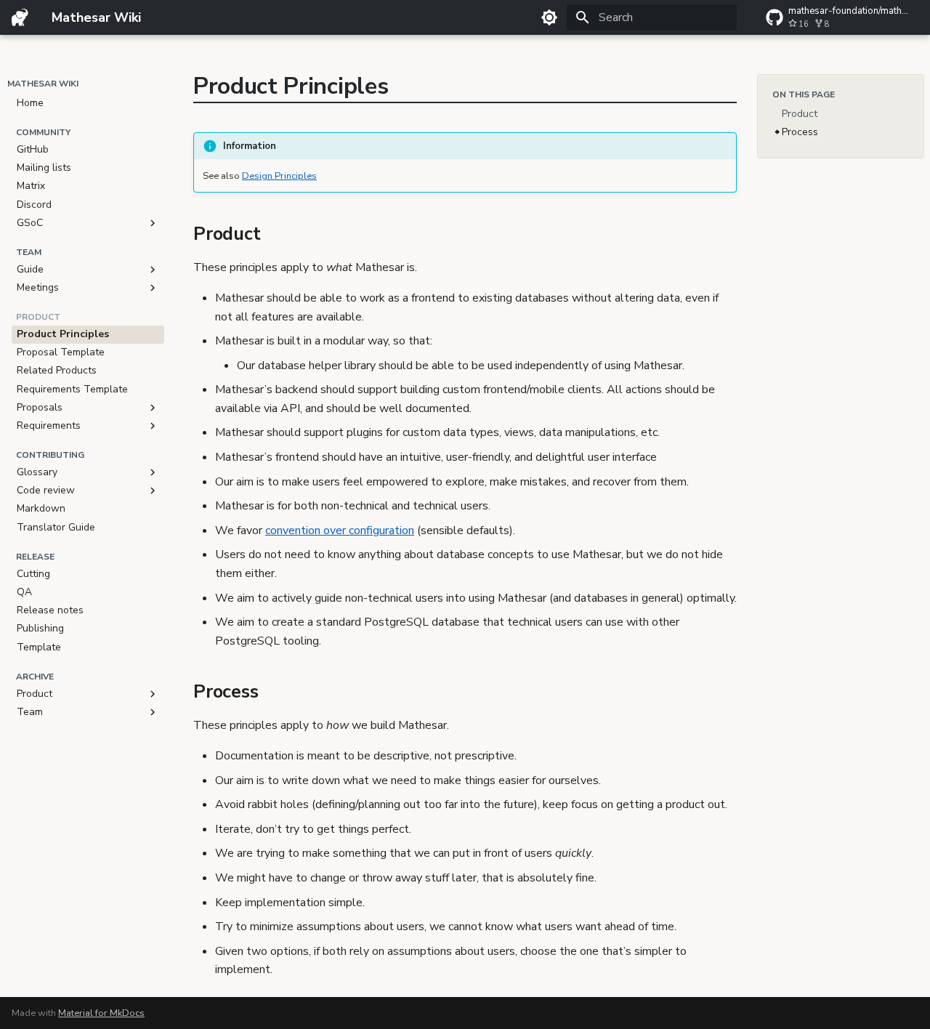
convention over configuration (339, 530)
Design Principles (279, 175)
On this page (803, 94)
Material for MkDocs (101, 1013)
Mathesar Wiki (42, 83)
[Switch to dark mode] (549, 17)
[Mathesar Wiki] (20, 17)
